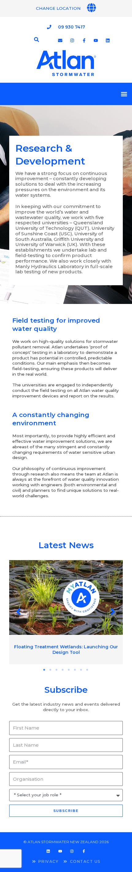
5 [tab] (69, 670)
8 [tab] (87, 670)
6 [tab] (75, 670)
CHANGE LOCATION (58, 8)
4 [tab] (63, 670)
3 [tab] (57, 670)
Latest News (66, 545)
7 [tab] (81, 670)
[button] (124, 94)
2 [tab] (51, 670)
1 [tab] (44, 670)
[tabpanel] (66, 612)
